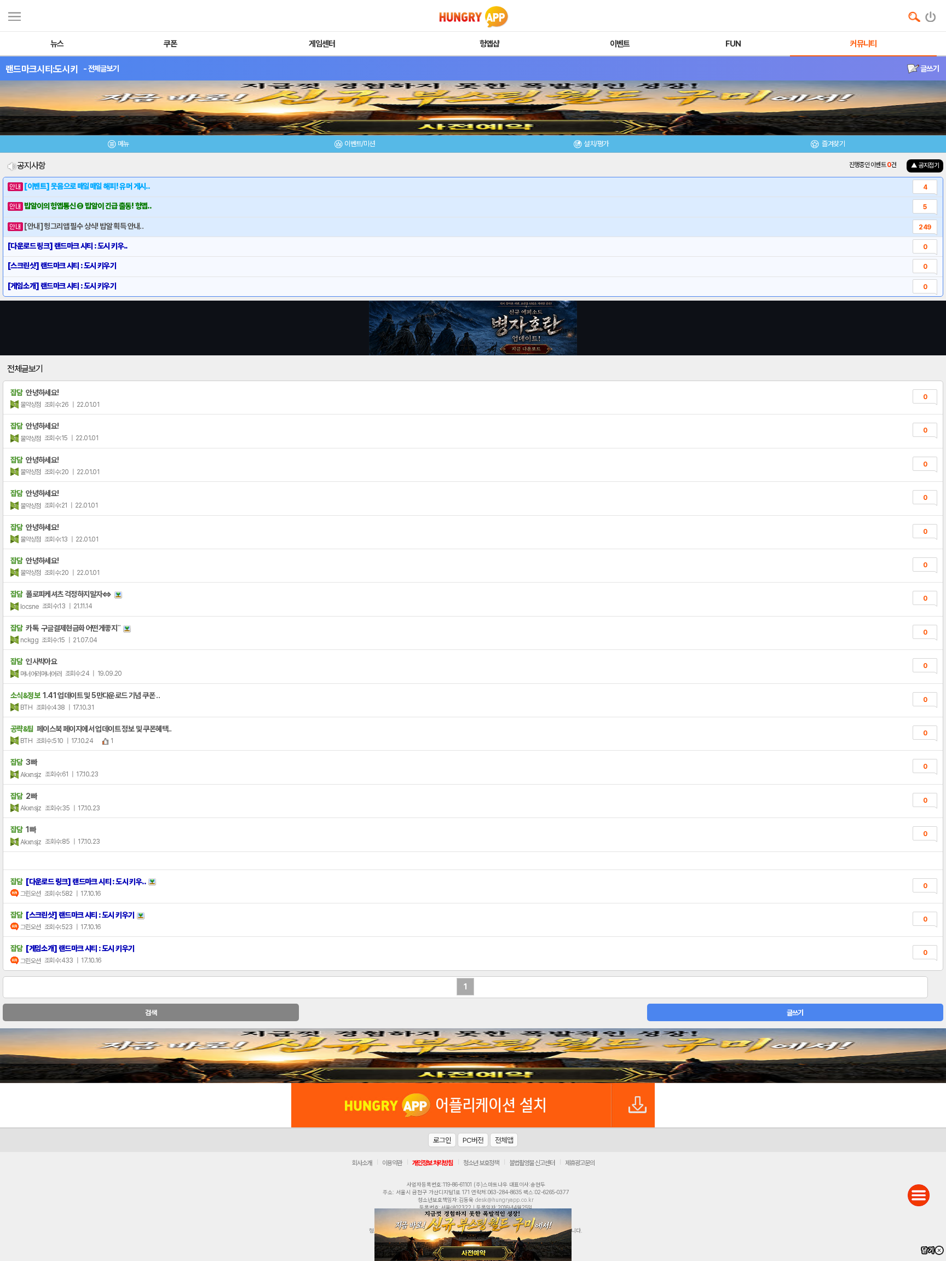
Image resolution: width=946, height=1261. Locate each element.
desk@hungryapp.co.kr (504, 1199)
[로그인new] (931, 14)
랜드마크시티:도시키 (41, 69)
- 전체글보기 (101, 68)
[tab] (118, 145)
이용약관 (392, 1163)
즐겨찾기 (833, 144)
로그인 (442, 1140)
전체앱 (504, 1140)
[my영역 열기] (14, 15)
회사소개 (362, 1163)
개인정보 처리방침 (432, 1163)
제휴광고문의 (580, 1163)
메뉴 (123, 144)
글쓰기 (929, 68)
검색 (151, 1013)
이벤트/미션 (359, 144)
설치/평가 (596, 144)
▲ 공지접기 (925, 165)
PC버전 (473, 1140)
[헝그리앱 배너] (473, 1055)
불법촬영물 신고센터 (532, 1163)
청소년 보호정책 (481, 1163)
